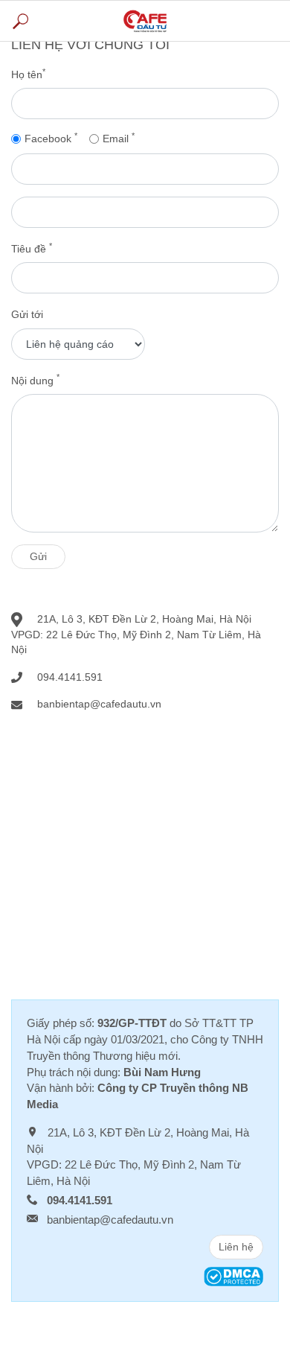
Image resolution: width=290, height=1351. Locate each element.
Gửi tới (27, 314)
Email (119, 137)
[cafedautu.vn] (144, 21)
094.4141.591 (70, 677)
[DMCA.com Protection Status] (233, 1275)
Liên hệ (236, 1247)
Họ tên (28, 73)
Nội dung (35, 380)
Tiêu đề (31, 248)
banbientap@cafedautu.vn (110, 1219)
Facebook (51, 137)
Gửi (38, 556)
